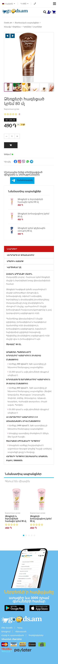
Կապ (19, 628)
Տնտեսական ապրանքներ (27, 23)
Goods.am (8, 23)
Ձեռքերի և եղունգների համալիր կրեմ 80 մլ (30, 200)
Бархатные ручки (12, 513)
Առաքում (5, 631)
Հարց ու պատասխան (12, 635)
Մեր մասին (7, 628)
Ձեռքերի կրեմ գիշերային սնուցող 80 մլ (31, 229)
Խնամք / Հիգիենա (12, 27)
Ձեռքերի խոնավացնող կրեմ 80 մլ (33, 214)
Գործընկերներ (36, 635)
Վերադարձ (20, 631)
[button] (7, 36)
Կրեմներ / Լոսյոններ (32, 27)
